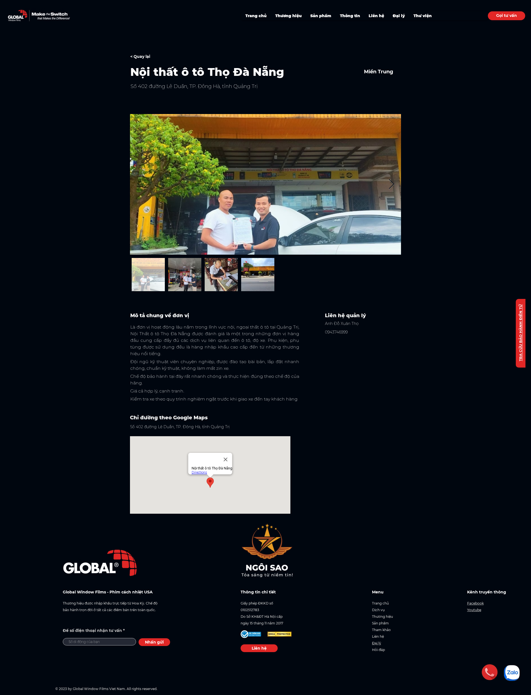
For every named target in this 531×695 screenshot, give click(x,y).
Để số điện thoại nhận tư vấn (92, 630)
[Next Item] (391, 184)
